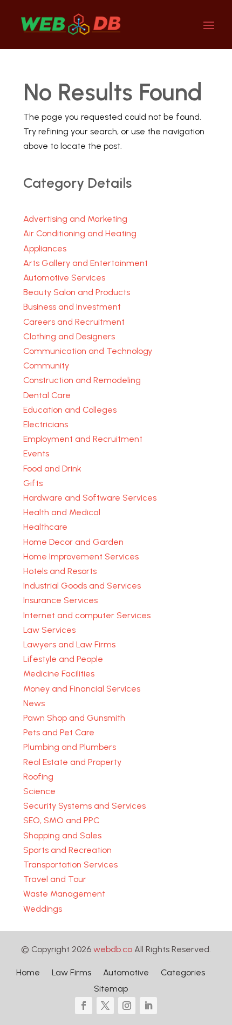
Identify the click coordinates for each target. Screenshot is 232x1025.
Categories (183, 973)
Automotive (126, 973)
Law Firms (71, 973)
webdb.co (112, 949)
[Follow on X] (105, 1005)
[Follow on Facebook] (83, 1005)
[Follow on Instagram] (126, 1005)
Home (28, 973)
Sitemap (111, 989)
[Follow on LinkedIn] (148, 1005)
